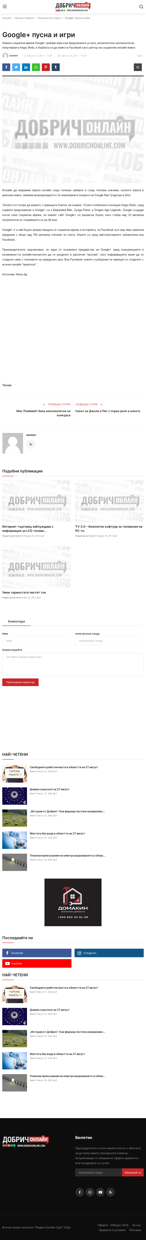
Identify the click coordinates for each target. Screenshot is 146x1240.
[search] (141, 6)
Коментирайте (12, 650)
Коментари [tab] (16, 621)
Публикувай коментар (20, 682)
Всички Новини (24, 18)
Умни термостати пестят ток (24, 592)
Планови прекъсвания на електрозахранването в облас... (68, 855)
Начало (6, 18)
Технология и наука (49, 18)
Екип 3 (33, 771)
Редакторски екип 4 (12, 535)
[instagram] (90, 1192)
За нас (136, 1225)
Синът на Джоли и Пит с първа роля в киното (107, 411)
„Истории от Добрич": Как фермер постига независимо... (67, 811)
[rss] (110, 1192)
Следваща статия (86, 404)
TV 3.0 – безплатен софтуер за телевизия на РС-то (108, 529)
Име (5, 633)
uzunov (31, 435)
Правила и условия (112, 1230)
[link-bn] (73, 902)
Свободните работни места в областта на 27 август (64, 767)
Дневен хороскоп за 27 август (50, 789)
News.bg (21, 274)
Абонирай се (133, 1172)
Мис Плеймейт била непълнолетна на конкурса (43, 413)
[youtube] (100, 1192)
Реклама (135, 1230)
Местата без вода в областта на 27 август (57, 833)
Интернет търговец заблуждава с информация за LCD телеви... (27, 529)
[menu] (5, 6)
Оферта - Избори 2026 (113, 1225)
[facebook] (79, 1192)
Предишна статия (59, 404)
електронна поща (87, 633)
